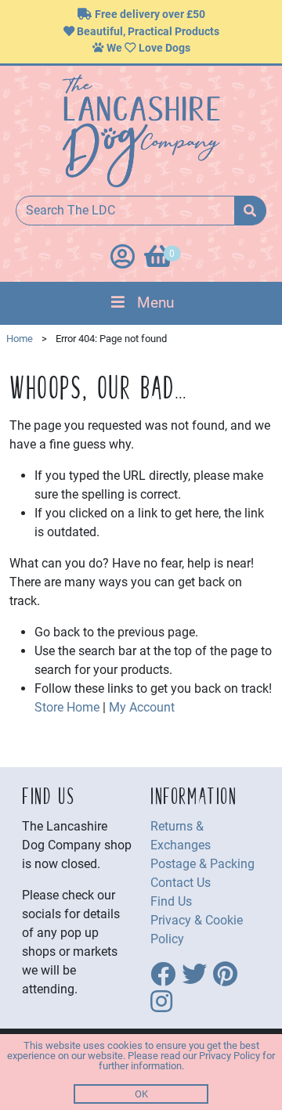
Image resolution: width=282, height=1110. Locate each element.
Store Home (66, 707)
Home (19, 338)
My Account (142, 707)
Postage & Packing (202, 863)
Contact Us (180, 882)
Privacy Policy (229, 1055)
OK (141, 1094)
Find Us (171, 901)
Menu (155, 303)
